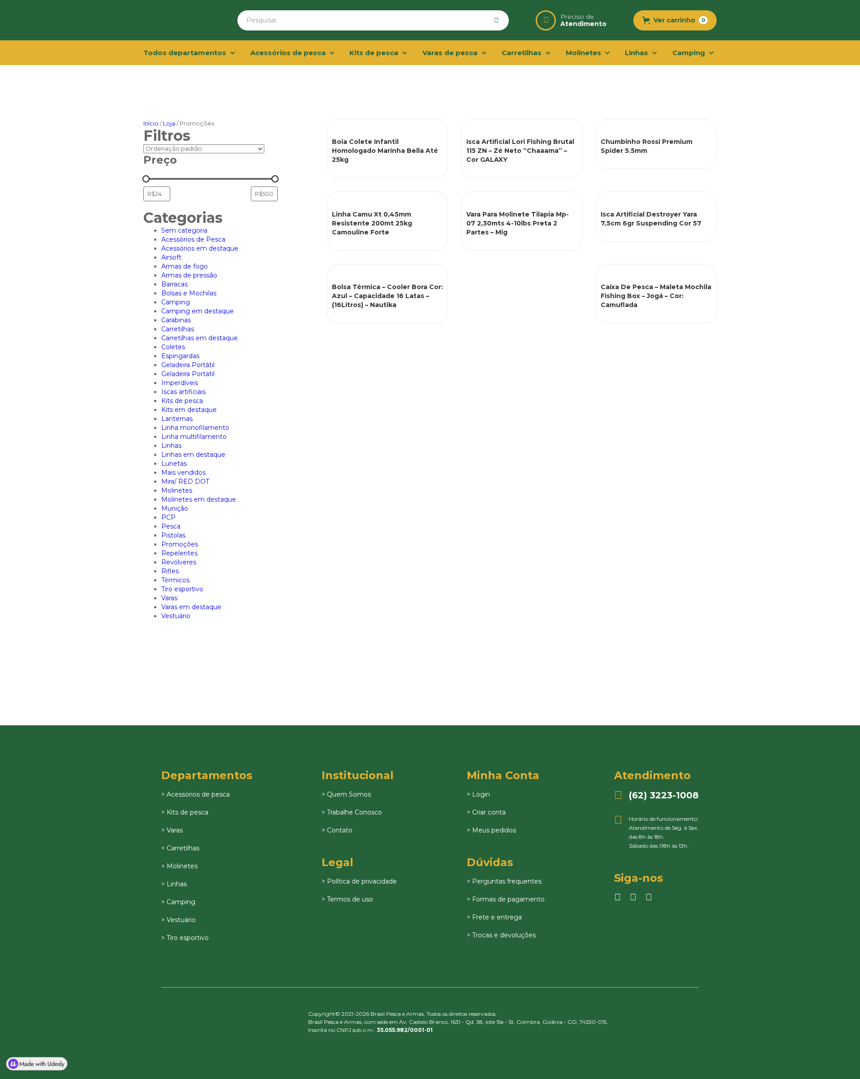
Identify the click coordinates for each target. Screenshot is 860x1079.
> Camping (178, 902)
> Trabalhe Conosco (352, 812)
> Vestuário (178, 920)
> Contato (337, 830)
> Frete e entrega (494, 917)
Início (151, 123)
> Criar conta (486, 812)
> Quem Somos (346, 794)
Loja (169, 123)
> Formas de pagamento (506, 899)
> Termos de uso (347, 899)
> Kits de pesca (184, 812)
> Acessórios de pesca (195, 794)
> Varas (172, 830)
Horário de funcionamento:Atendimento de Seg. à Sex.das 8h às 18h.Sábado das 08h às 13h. (656, 832)
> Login (478, 794)
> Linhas (174, 884)
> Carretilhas (180, 848)
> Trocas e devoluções (501, 935)
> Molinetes (179, 866)
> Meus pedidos (491, 830)
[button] (675, 20)
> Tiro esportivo (185, 938)
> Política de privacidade (359, 881)
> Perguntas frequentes (504, 881)
